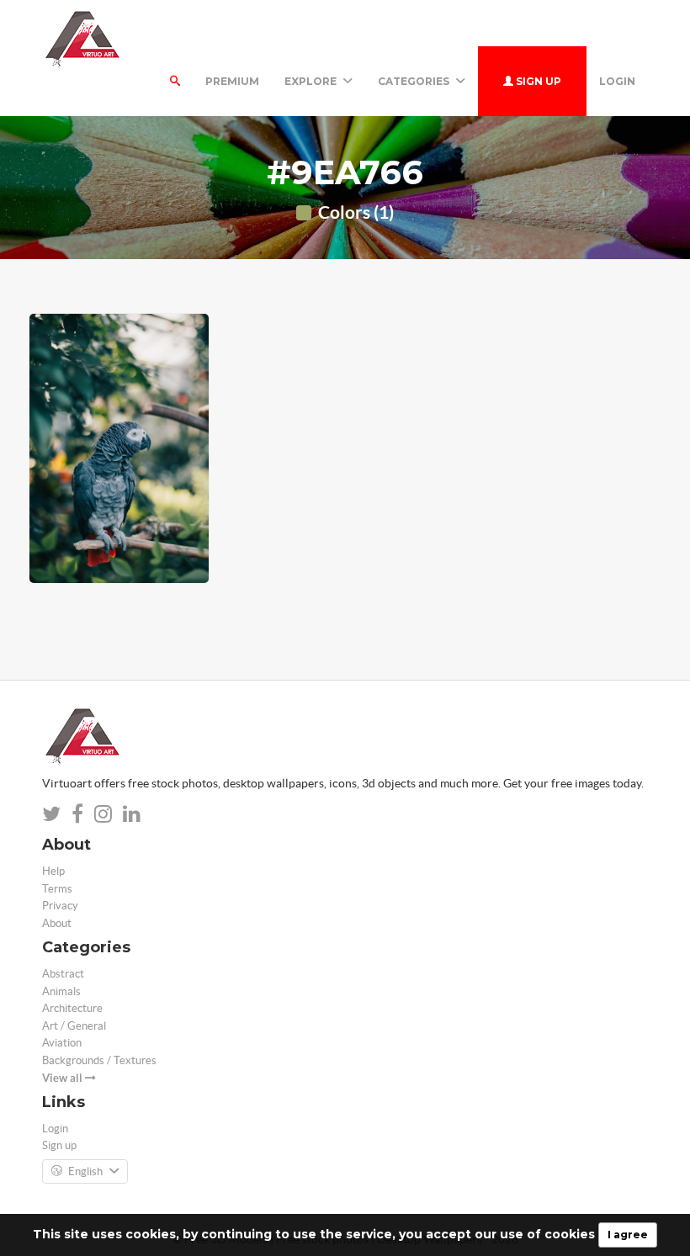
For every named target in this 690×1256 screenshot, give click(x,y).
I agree (628, 1234)
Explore (311, 81)
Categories (415, 81)
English (85, 1171)
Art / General (74, 1026)
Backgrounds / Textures (99, 1060)
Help (53, 871)
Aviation (62, 1042)
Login (617, 81)
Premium (232, 81)
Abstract (63, 973)
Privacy (60, 905)
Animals (61, 991)
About (57, 923)
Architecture (72, 1008)
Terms (57, 888)
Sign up (537, 81)
